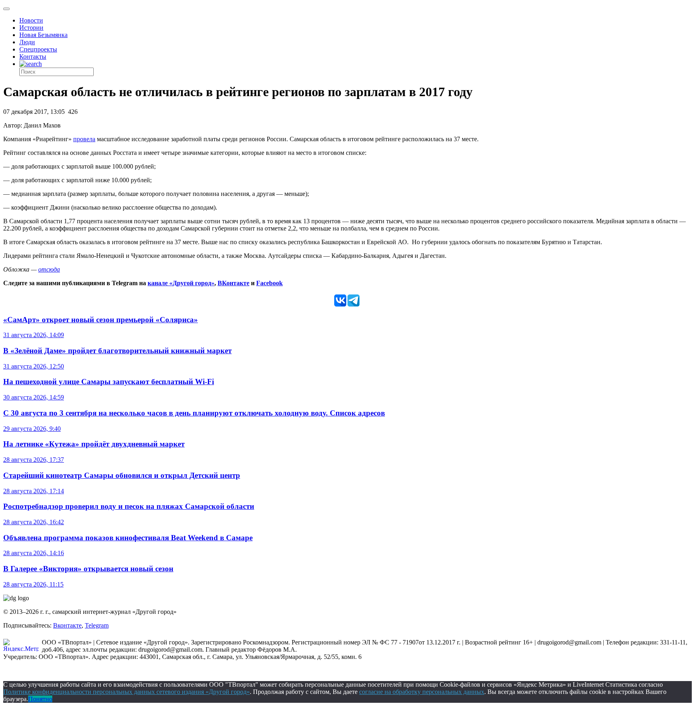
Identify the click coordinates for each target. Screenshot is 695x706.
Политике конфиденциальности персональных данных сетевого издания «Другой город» (126, 691)
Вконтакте (67, 625)
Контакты (32, 56)
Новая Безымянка (43, 34)
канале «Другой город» (181, 283)
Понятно (40, 699)
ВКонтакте (233, 283)
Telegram (97, 625)
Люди (27, 42)
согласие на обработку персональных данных (421, 691)
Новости (31, 20)
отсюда (49, 269)
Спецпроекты (38, 49)
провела (84, 139)
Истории (31, 27)
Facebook (269, 283)
